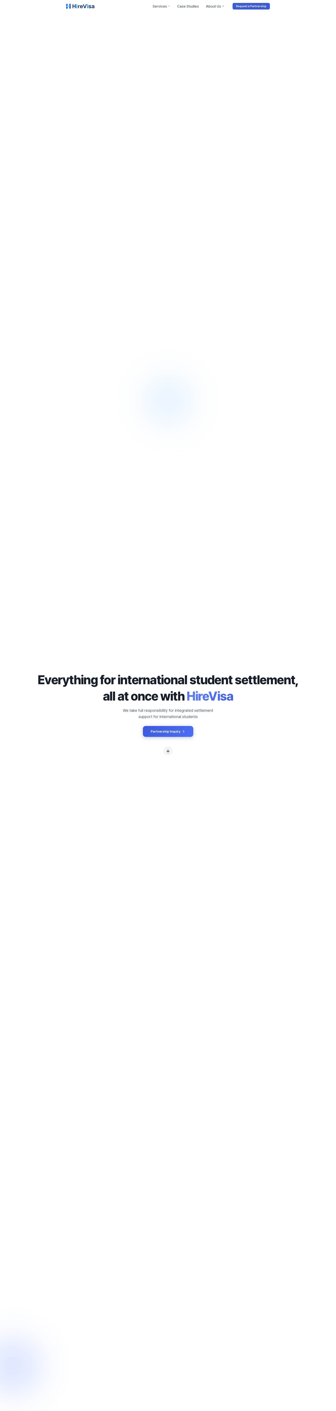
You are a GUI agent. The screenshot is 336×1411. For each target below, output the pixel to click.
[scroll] (168, 751)
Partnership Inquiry (165, 731)
